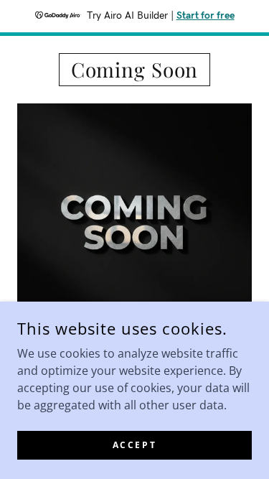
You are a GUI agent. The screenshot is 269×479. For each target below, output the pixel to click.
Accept (134, 445)
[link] (134, 69)
